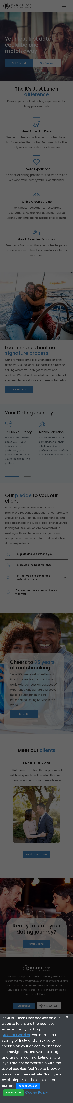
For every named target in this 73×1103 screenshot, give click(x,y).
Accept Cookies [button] (28, 1086)
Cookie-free (13, 1092)
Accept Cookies (16, 1034)
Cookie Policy (36, 1092)
